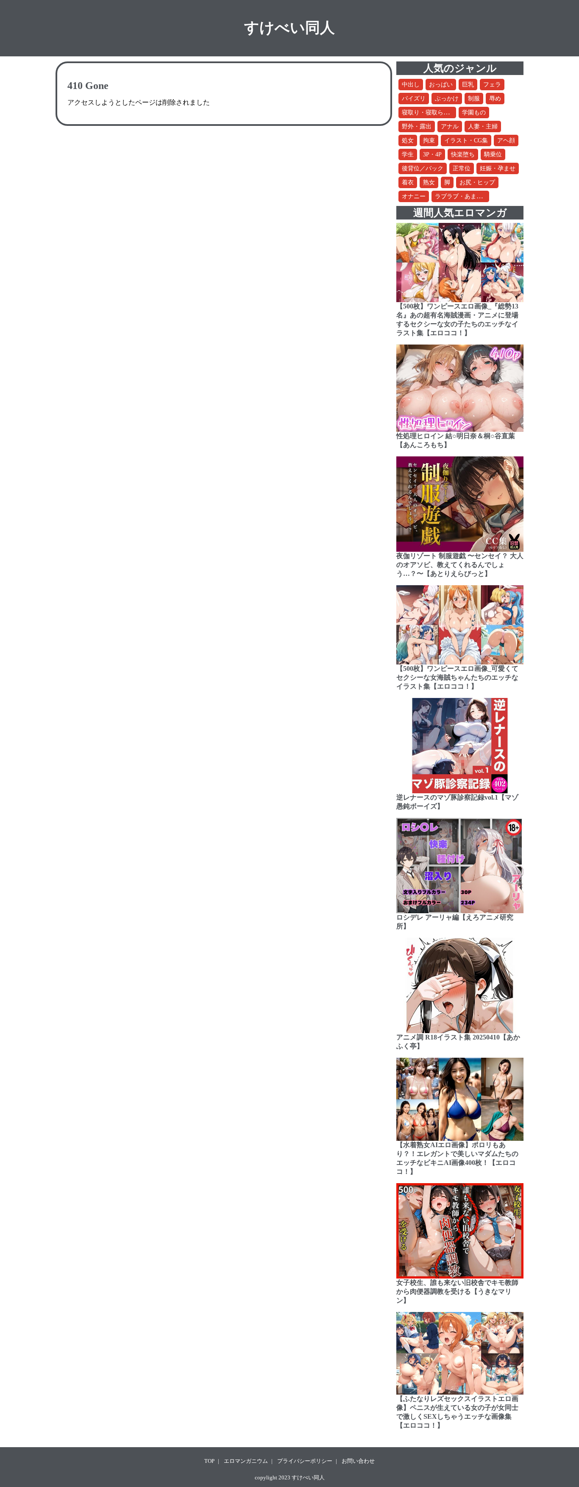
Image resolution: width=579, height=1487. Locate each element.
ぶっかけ (447, 98)
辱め (495, 98)
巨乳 (468, 84)
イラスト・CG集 (466, 140)
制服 (474, 98)
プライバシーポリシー (304, 1461)
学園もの (474, 112)
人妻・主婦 (483, 126)
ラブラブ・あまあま (461, 196)
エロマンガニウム (246, 1461)
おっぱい (441, 84)
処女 (408, 140)
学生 (408, 154)
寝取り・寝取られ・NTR (434, 112)
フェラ (492, 84)
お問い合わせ (358, 1461)
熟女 (429, 182)
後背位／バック (422, 168)
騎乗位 (493, 154)
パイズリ (414, 98)
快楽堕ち (463, 154)
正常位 (461, 168)
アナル (450, 126)
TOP (209, 1461)
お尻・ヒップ (477, 182)
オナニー (414, 196)
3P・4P (432, 154)
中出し (411, 84)
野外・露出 (416, 126)
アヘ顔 (506, 140)
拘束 (429, 140)
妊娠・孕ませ (497, 168)
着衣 (408, 182)
